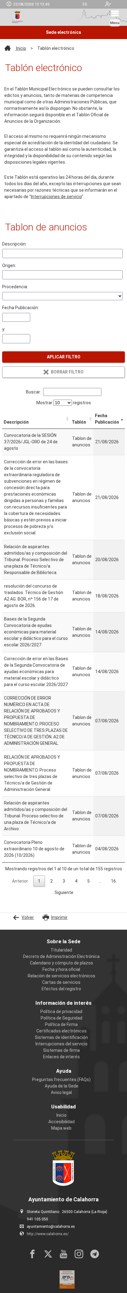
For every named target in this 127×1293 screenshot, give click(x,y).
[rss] (94, 1253)
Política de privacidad (61, 1011)
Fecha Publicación (107, 419)
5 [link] (88, 881)
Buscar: (33, 391)
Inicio (20, 48)
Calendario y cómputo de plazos (61, 962)
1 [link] (39, 881)
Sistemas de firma (61, 1050)
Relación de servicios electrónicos (61, 975)
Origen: (9, 265)
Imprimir (59, 917)
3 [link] (64, 881)
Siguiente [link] (64, 892)
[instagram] (78, 1253)
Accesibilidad (61, 1121)
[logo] (17, 17)
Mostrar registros (63, 402)
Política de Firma (61, 1024)
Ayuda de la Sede (61, 1085)
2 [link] (51, 881)
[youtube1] (63, 1253)
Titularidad (61, 950)
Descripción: (14, 243)
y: (3, 329)
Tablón (79, 422)
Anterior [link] (20, 881)
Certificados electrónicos (61, 1030)
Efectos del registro (61, 988)
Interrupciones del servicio (61, 1043)
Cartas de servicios (61, 982)
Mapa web (61, 1128)
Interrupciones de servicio (56, 196)
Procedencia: (15, 286)
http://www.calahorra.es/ (48, 1234)
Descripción (16, 422)
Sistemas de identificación (61, 1037)
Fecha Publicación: (20, 307)
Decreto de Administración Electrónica (61, 956)
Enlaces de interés (61, 1056)
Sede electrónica (63, 32)
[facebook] (32, 1253)
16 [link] (113, 881)
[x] (48, 1253)
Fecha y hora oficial (61, 969)
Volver (28, 917)
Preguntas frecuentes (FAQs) (61, 1079)
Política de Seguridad (61, 1018)
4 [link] (76, 881)
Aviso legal (61, 1092)
